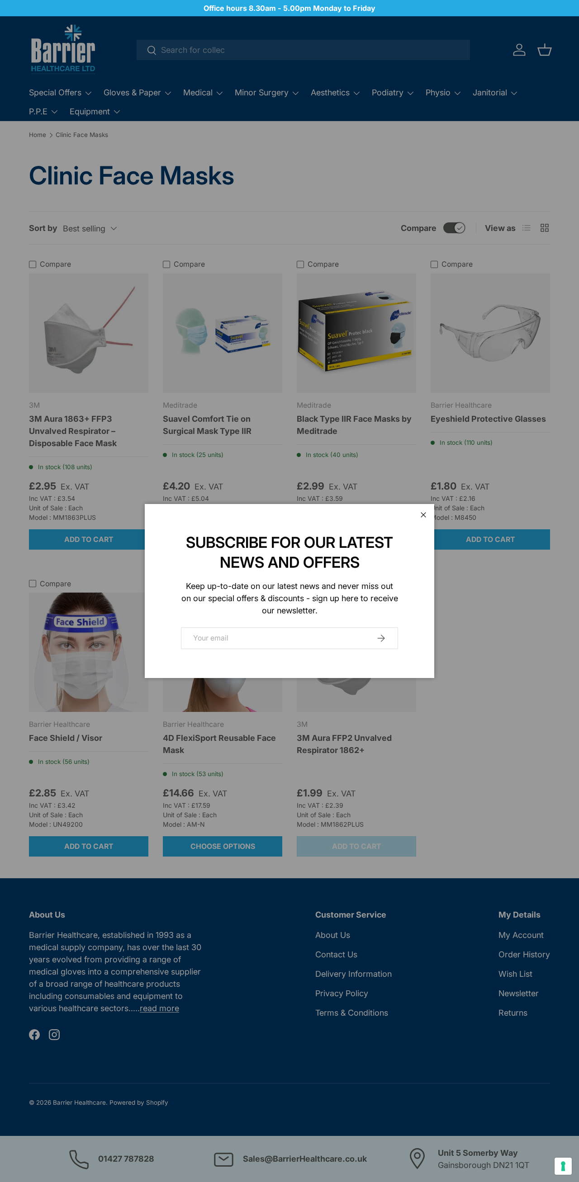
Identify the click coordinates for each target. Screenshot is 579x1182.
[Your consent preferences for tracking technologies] (563, 1166)
